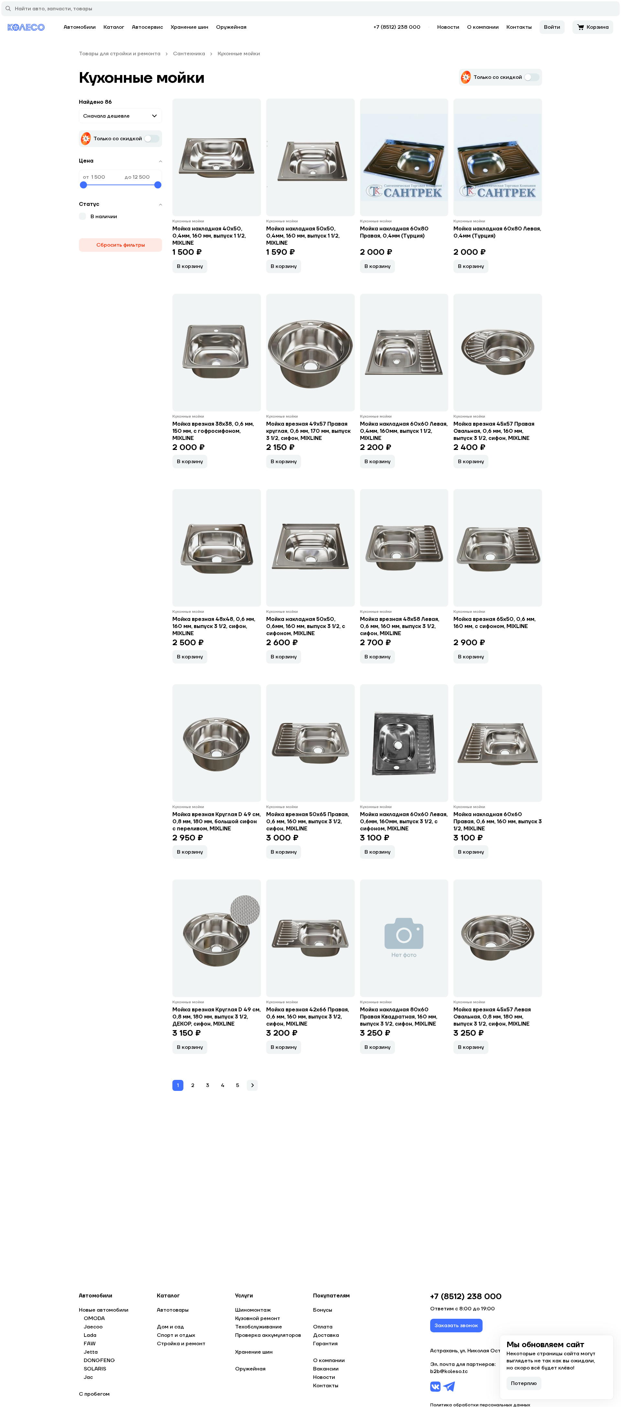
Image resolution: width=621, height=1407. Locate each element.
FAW (90, 1343)
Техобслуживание (258, 1327)
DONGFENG (99, 1360)
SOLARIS (95, 1369)
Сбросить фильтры (120, 245)
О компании (483, 27)
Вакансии (326, 1369)
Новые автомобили (103, 1310)
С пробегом (94, 1394)
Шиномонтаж (253, 1310)
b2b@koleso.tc (449, 1371)
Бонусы (322, 1310)
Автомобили (80, 27)
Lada (90, 1335)
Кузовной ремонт (257, 1318)
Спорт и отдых (176, 1335)
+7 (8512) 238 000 (397, 27)
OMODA (94, 1318)
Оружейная (231, 27)
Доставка (326, 1335)
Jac (88, 1377)
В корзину (190, 266)
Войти (552, 27)
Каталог (114, 27)
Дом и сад (170, 1327)
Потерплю (524, 1383)
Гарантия (325, 1343)
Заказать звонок (456, 1325)
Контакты (519, 27)
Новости (448, 27)
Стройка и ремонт (181, 1343)
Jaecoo (93, 1327)
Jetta (91, 1352)
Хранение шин (189, 27)
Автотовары (173, 1310)
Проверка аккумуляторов (268, 1335)
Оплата (322, 1327)
